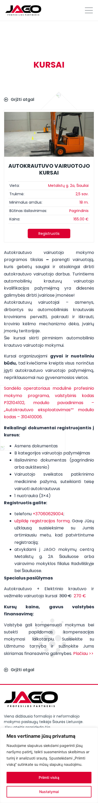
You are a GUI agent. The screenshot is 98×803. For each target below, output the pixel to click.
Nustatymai (49, 791)
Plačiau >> (83, 653)
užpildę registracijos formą (42, 521)
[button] (49, 233)
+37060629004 (48, 514)
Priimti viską (49, 777)
